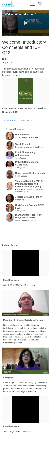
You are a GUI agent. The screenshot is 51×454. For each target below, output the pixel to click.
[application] (25, 23)
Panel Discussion (11, 280)
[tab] (10, 120)
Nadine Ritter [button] (22, 134)
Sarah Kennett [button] (23, 144)
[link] (32, 4)
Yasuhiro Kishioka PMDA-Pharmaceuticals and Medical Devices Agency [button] (29, 184)
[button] (39, 4)
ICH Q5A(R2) (9, 377)
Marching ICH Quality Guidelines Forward (23, 320)
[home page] (8, 4)
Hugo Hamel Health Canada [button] (30, 173)
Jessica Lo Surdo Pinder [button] (28, 197)
